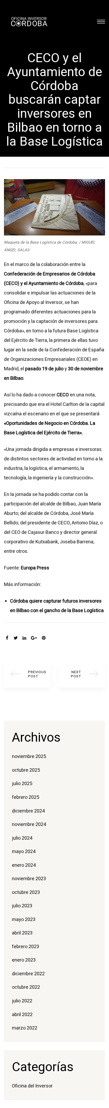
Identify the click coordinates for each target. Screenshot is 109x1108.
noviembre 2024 (29, 824)
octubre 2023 (26, 892)
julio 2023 (22, 905)
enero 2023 (24, 960)
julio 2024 (22, 838)
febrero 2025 (25, 797)
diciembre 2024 (28, 811)
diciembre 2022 (28, 973)
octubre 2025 (26, 770)
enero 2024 (24, 865)
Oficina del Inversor (32, 1086)
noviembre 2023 (29, 878)
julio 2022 (22, 1000)
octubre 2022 (26, 987)
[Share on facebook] (7, 638)
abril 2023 (22, 933)
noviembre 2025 (29, 756)
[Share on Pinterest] (44, 638)
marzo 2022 (24, 1028)
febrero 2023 (25, 946)
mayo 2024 (23, 851)
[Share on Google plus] (34, 638)
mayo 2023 (23, 919)
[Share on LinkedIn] (24, 638)
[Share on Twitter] (15, 638)
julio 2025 (22, 783)
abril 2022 (22, 1014)
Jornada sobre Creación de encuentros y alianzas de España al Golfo (81, 674)
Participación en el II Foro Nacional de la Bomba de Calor (27, 674)
